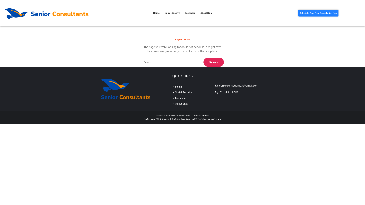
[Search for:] (171, 63)
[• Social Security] (183, 92)
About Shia (206, 13)
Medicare (190, 13)
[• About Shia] (183, 104)
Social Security (172, 13)
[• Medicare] (183, 98)
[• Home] (183, 87)
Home (156, 13)
